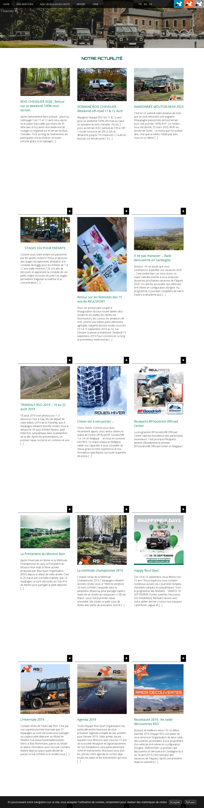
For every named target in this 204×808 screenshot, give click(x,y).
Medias (81, 4)
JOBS (95, 4)
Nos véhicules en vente (55, 4)
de (150, 4)
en (145, 4)
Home (6, 4)
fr (140, 4)
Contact (8, 11)
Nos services (24, 4)
